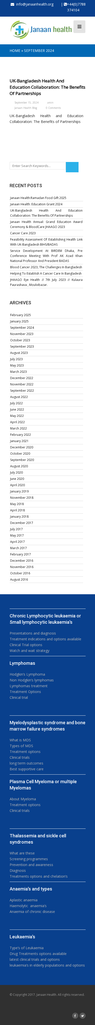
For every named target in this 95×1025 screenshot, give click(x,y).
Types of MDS (21, 745)
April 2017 (17, 542)
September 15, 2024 (26, 102)
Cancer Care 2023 (23, 233)
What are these (22, 853)
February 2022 (20, 435)
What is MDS (20, 740)
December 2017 (21, 523)
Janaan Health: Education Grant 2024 (36, 204)
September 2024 (22, 327)
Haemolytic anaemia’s (28, 905)
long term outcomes (26, 763)
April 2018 (17, 510)
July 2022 (16, 403)
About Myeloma (23, 799)
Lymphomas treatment (29, 685)
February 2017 (20, 554)
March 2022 (18, 428)
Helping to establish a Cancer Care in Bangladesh (46, 273)
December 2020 (21, 447)
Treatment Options (25, 691)
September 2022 (22, 390)
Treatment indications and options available (45, 639)
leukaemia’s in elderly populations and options (47, 965)
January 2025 (19, 321)
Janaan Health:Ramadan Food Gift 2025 (38, 198)
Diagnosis (18, 870)
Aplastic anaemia (23, 900)
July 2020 (16, 472)
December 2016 (21, 560)
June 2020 (17, 479)
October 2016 (20, 573)
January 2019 (19, 491)
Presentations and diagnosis (33, 633)
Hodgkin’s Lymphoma (27, 674)
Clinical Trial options (26, 644)
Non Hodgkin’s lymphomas (32, 680)
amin (50, 102)
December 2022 (21, 378)
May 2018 (17, 504)
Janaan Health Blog (25, 108)
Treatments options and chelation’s (39, 876)
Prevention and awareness (31, 864)
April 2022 (17, 422)
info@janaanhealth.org (33, 4)
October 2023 (20, 340)
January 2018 (19, 516)
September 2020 (22, 460)
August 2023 (19, 353)
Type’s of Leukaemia (27, 947)
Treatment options (25, 751)
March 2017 (18, 548)
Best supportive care (27, 769)
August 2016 (19, 579)
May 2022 (17, 416)
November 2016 (21, 567)
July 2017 (16, 529)
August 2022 (19, 397)
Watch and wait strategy (29, 650)
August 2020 (19, 466)
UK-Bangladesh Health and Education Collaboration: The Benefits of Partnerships (47, 87)
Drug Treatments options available (38, 953)
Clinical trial (19, 697)
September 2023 (22, 346)
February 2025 (20, 315)
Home (15, 50)
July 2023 (16, 359)
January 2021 (19, 441)
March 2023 (18, 372)
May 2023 (17, 365)
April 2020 (17, 485)
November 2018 (21, 497)
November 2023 (21, 334)
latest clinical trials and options (35, 959)
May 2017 (17, 535)
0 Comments (53, 108)
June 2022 (17, 409)
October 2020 (20, 453)
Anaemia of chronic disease (32, 911)
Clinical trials (20, 757)
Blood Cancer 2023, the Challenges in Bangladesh (46, 267)
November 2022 (21, 384)
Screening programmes (29, 858)
